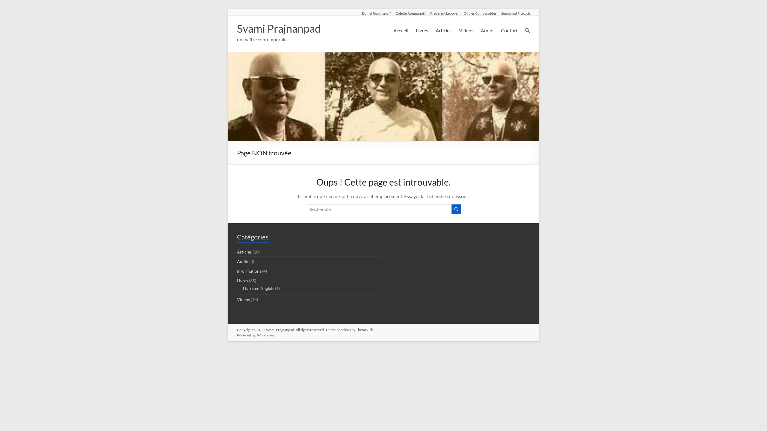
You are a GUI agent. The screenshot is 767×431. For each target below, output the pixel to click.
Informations (249, 271)
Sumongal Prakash (515, 13)
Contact (509, 30)
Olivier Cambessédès (480, 13)
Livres (422, 30)
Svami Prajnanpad (279, 28)
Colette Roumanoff (410, 13)
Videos (466, 30)
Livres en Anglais (258, 288)
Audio (487, 30)
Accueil (400, 30)
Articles (444, 30)
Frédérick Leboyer (444, 13)
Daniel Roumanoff (376, 13)
